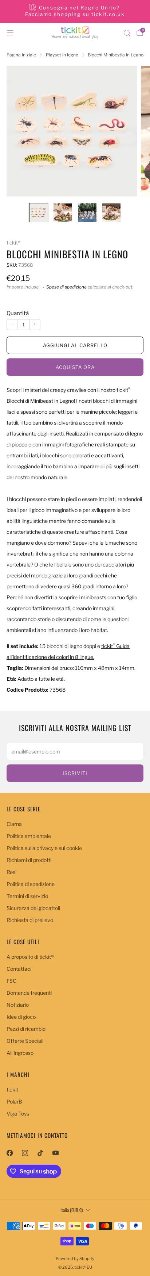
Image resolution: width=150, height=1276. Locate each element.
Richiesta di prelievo (30, 920)
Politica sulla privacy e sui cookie (44, 848)
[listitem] (75, 11)
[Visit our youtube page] (55, 1152)
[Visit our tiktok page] (40, 1152)
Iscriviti (75, 773)
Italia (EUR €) (71, 1210)
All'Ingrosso (20, 1053)
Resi (11, 872)
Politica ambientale (29, 836)
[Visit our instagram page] (24, 1152)
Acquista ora (75, 367)
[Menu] (10, 32)
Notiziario (18, 1005)
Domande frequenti (29, 993)
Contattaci (19, 969)
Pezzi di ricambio (26, 1029)
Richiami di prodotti (29, 860)
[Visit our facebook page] (9, 1152)
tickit (12, 1089)
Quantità (18, 313)
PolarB (14, 1101)
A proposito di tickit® (30, 957)
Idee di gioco (21, 1017)
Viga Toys (18, 1113)
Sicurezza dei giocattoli (33, 908)
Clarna (14, 824)
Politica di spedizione (31, 884)
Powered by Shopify (75, 1258)
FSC (11, 981)
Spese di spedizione (66, 287)
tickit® (13, 243)
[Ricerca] (126, 32)
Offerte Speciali (25, 1041)
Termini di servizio (27, 896)
